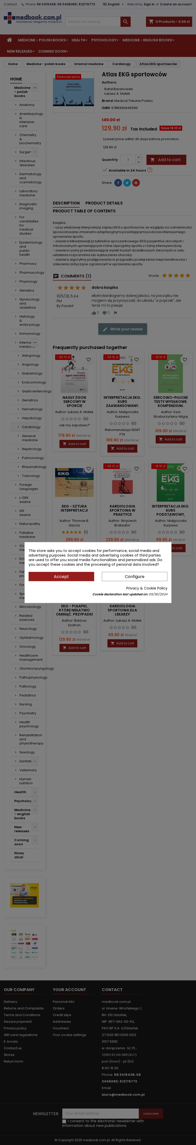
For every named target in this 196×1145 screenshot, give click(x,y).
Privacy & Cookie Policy (146, 588)
